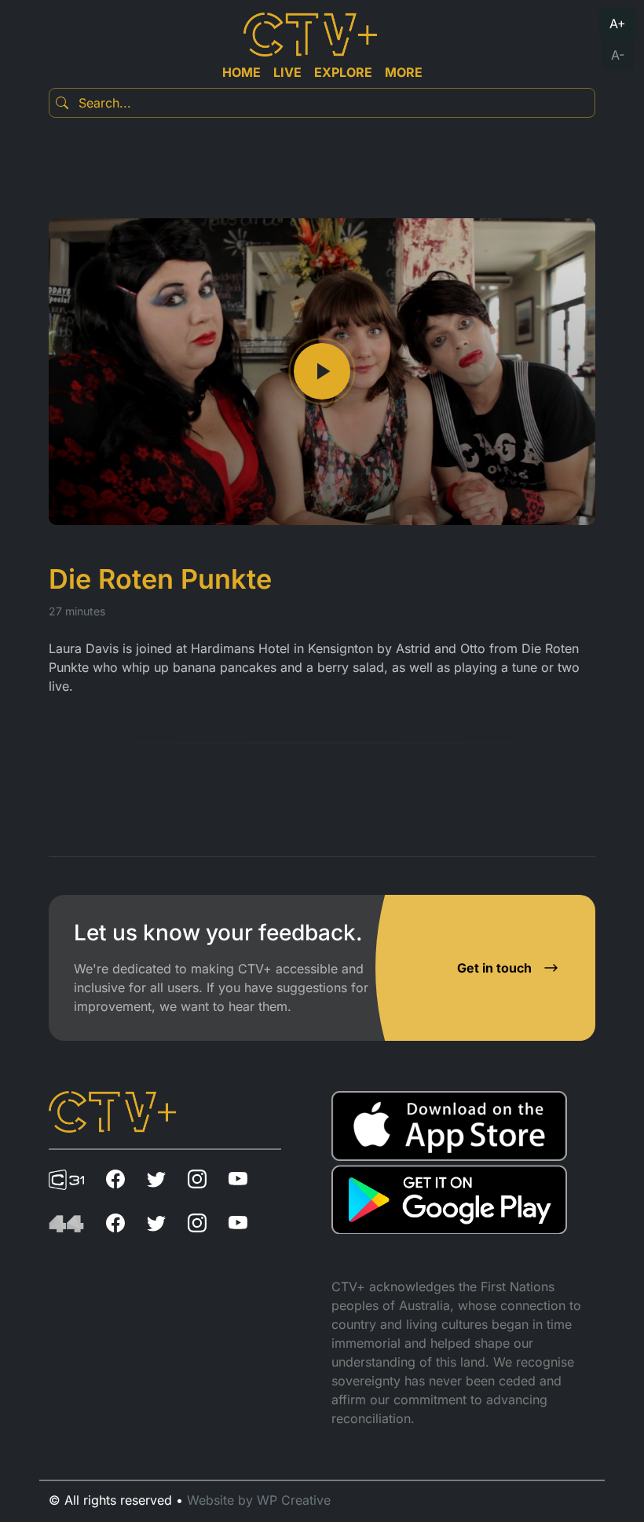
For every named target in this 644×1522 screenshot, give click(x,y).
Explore (343, 72)
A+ (617, 23)
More (404, 72)
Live (287, 72)
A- (617, 55)
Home (241, 72)
